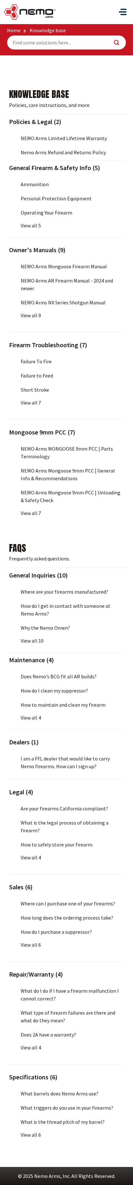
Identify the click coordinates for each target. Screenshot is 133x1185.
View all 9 (31, 315)
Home (14, 30)
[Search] (116, 42)
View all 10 (32, 640)
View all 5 (31, 225)
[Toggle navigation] (122, 12)
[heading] (66, 122)
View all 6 (31, 944)
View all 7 (31, 402)
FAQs (17, 548)
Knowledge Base (39, 94)
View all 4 (31, 717)
